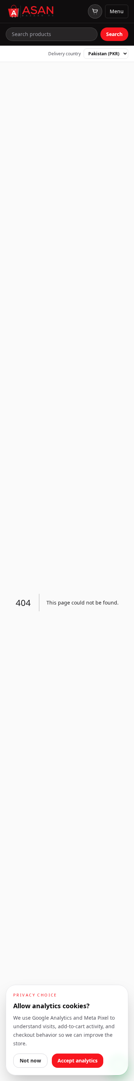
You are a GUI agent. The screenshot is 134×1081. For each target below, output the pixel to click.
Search (114, 34)
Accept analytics (78, 1060)
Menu (117, 11)
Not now (30, 1060)
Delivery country (64, 54)
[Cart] (95, 11)
